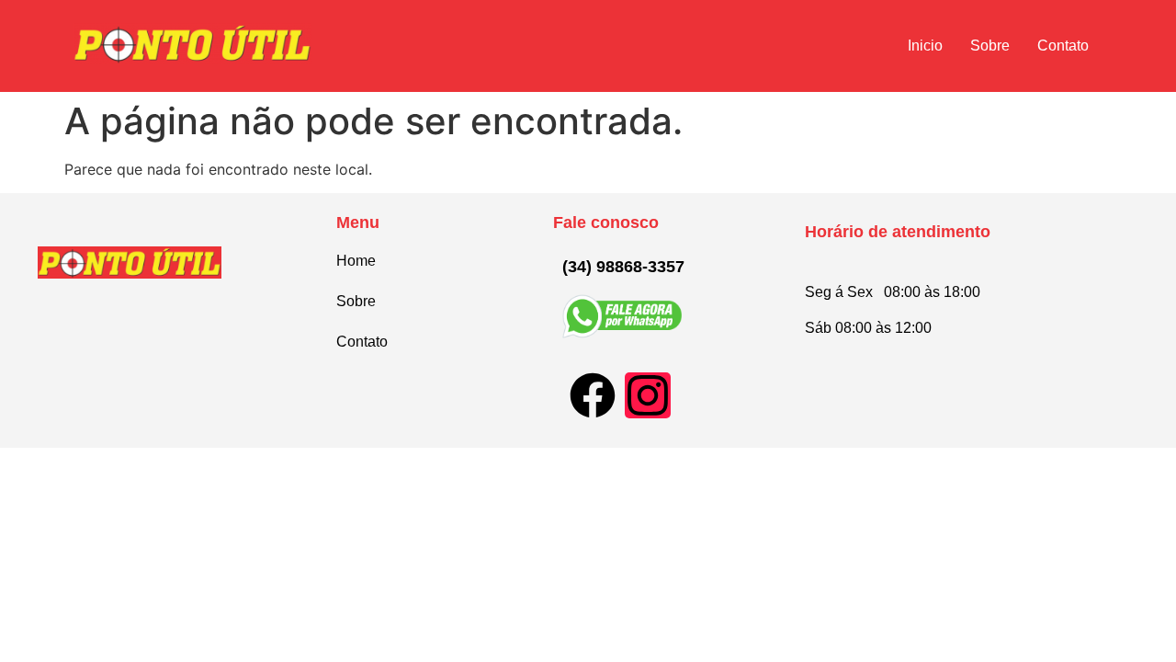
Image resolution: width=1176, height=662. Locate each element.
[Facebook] (593, 395)
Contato (1063, 45)
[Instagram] (648, 395)
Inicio (925, 45)
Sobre (990, 45)
